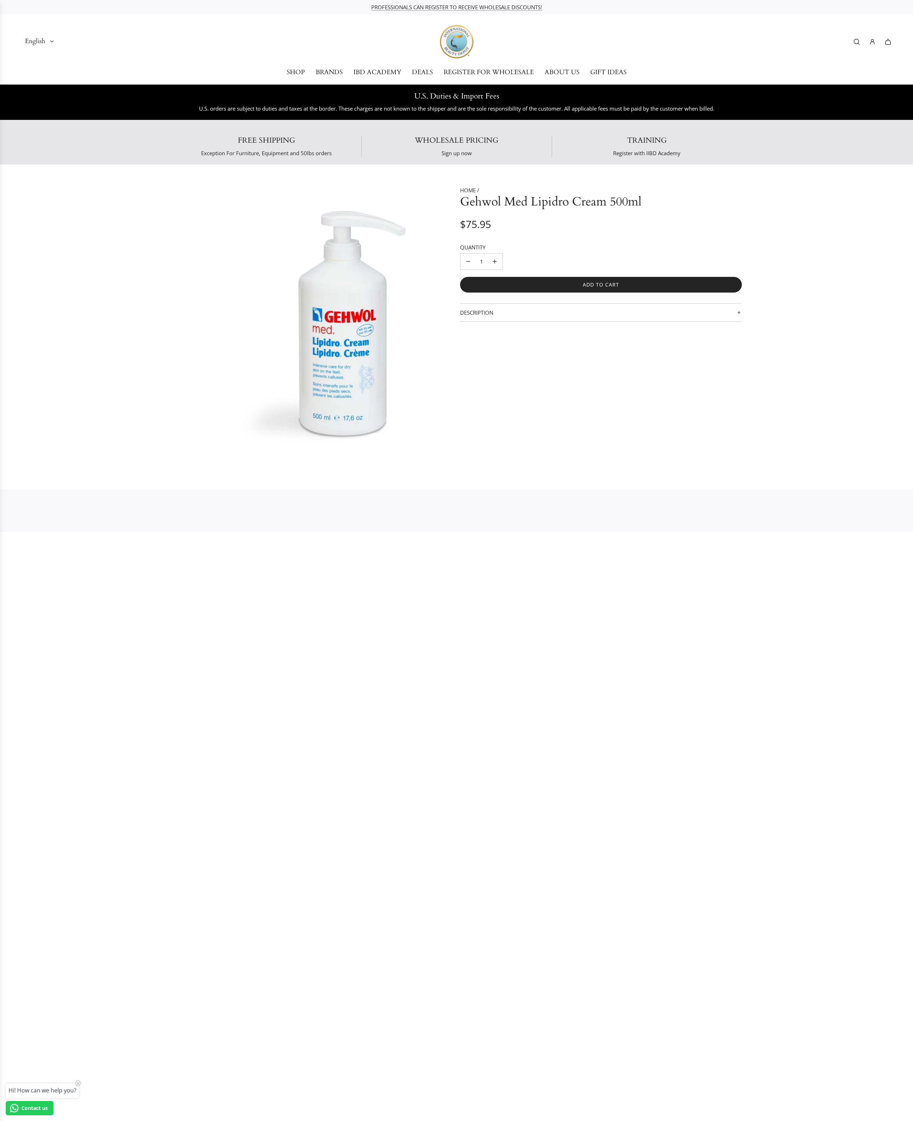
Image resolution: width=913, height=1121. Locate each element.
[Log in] (872, 42)
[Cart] (888, 42)
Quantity (472, 247)
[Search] (856, 42)
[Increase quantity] (495, 261)
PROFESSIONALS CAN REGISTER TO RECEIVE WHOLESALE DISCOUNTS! (456, 7)
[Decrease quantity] (468, 261)
